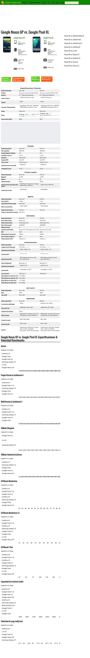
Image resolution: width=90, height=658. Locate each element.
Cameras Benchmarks (35, 2)
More (58, 2)
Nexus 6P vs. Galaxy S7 (71, 54)
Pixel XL (51, 37)
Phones (44, 2)
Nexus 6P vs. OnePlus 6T (72, 47)
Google (16, 37)
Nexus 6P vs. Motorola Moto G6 (74, 36)
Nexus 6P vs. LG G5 (70, 50)
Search (62, 3)
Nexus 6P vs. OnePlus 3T (72, 58)
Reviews (24, 2)
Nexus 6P (22, 37)
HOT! (53, 2)
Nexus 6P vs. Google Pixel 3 (73, 43)
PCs (49, 2)
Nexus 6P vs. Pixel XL (71, 62)
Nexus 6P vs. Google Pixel (72, 39)
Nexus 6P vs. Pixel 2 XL (71, 65)
